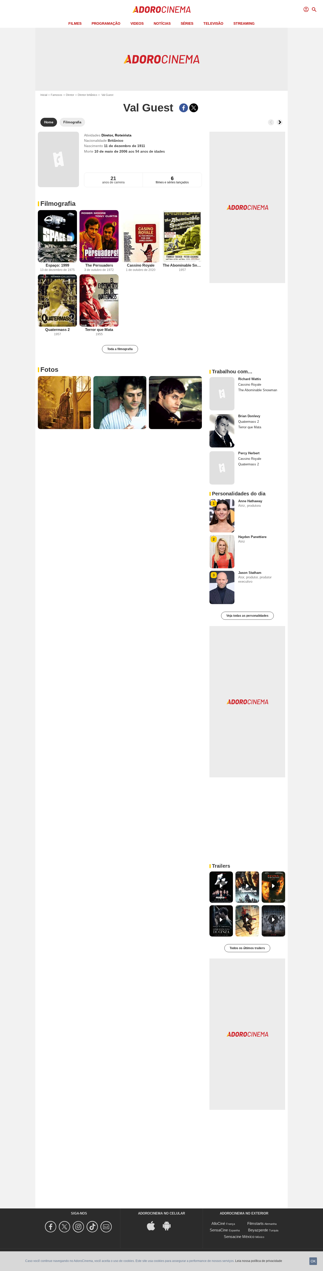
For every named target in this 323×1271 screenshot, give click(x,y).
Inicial (43, 94)
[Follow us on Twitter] (65, 1226)
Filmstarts (255, 1223)
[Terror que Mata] (99, 300)
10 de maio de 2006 (111, 151)
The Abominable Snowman (182, 265)
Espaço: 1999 (57, 265)
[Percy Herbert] (221, 468)
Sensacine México (239, 1236)
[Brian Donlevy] (221, 430)
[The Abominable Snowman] (182, 236)
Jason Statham (249, 573)
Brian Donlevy (249, 416)
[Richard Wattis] (221, 393)
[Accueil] (161, 9)
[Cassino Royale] (140, 236)
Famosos (56, 94)
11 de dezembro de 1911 (124, 146)
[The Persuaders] (99, 236)
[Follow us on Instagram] (79, 1226)
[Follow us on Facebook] (51, 1226)
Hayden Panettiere (252, 537)
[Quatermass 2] (57, 300)
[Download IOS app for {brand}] (153, 1225)
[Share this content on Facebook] (183, 107)
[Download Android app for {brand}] (169, 1225)
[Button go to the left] (271, 122)
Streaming (244, 23)
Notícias (162, 23)
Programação (106, 23)
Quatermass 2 (57, 329)
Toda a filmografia (120, 349)
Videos (137, 23)
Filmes (75, 23)
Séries (187, 23)
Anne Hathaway (250, 501)
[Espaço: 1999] (57, 236)
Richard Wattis (249, 379)
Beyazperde (258, 1230)
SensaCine (219, 1230)
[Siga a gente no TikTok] (93, 1226)
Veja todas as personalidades (247, 615)
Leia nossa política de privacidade (258, 1261)
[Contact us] (106, 1226)
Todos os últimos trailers (247, 948)
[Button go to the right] (280, 122)
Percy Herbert (248, 453)
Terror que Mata (99, 329)
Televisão (213, 23)
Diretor (70, 94)
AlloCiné (218, 1223)
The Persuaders (99, 265)
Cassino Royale (140, 265)
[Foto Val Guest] (64, 402)
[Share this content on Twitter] (193, 107)
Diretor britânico (87, 94)
